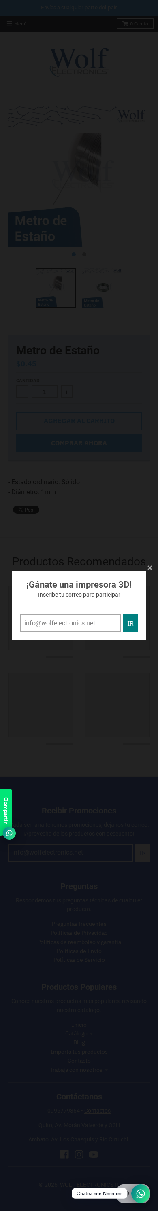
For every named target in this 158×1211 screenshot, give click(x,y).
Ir (130, 623)
